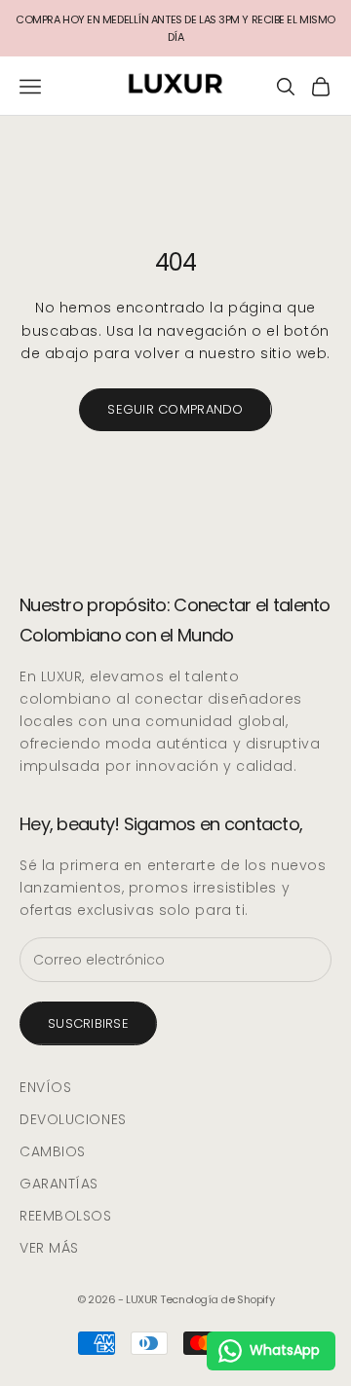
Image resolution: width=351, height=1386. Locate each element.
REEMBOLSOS (66, 1215)
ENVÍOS (45, 1087)
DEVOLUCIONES (73, 1119)
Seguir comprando (175, 409)
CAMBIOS (53, 1151)
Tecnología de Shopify (217, 1299)
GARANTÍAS (59, 1183)
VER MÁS (49, 1248)
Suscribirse (88, 1023)
